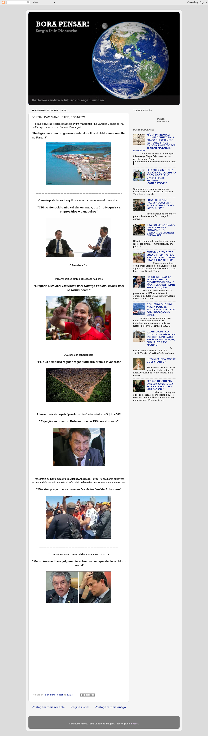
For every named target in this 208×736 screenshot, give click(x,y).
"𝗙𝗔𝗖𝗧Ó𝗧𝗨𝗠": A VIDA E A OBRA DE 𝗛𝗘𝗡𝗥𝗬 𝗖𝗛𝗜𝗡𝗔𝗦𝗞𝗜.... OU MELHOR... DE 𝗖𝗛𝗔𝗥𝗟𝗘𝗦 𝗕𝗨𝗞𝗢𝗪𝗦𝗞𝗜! (161, 230)
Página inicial (80, 707)
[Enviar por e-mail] (81, 695)
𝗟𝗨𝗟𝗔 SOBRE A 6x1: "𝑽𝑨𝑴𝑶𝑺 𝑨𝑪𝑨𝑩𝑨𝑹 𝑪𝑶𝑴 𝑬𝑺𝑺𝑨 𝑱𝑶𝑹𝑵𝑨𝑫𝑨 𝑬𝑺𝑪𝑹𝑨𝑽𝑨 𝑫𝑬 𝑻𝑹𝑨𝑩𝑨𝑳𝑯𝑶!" (160, 204)
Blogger (134, 723)
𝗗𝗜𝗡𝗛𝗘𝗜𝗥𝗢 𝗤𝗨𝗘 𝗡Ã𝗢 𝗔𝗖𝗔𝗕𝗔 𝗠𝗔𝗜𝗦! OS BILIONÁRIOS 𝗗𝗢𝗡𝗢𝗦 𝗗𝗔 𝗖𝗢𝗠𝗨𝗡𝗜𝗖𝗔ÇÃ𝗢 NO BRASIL (161, 309)
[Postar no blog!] (84, 695)
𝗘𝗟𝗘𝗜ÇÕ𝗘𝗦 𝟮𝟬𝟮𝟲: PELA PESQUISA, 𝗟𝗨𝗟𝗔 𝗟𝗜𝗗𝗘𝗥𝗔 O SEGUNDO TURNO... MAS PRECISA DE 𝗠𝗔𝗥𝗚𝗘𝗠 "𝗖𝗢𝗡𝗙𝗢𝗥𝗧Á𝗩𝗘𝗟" (161, 177)
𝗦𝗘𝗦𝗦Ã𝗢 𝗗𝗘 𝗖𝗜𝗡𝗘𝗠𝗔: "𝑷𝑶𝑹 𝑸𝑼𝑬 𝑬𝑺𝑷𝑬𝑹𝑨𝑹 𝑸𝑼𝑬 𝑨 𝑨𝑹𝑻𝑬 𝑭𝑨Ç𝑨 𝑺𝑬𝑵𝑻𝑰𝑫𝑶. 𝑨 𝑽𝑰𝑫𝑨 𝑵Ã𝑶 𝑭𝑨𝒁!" (161, 385)
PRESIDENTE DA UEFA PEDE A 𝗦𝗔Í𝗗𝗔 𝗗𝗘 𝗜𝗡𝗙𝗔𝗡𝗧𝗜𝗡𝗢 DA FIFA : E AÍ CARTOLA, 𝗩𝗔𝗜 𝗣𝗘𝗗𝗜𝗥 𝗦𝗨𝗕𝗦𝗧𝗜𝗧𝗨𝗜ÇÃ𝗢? (161, 282)
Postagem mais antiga (110, 707)
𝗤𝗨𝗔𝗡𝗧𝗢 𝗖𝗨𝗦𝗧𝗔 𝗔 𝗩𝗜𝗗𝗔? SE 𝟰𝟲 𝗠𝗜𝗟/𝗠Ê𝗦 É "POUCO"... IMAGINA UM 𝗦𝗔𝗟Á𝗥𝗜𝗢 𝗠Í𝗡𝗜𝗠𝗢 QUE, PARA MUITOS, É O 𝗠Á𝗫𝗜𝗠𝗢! (161, 338)
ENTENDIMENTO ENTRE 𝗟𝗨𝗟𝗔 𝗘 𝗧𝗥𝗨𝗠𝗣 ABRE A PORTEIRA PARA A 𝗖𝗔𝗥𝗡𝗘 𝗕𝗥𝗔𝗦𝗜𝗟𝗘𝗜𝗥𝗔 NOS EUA (161, 256)
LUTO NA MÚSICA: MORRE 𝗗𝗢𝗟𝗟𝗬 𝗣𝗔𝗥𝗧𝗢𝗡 (161, 360)
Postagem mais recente (48, 707)
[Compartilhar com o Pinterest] (93, 695)
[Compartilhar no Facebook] (90, 695)
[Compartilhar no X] (87, 695)
